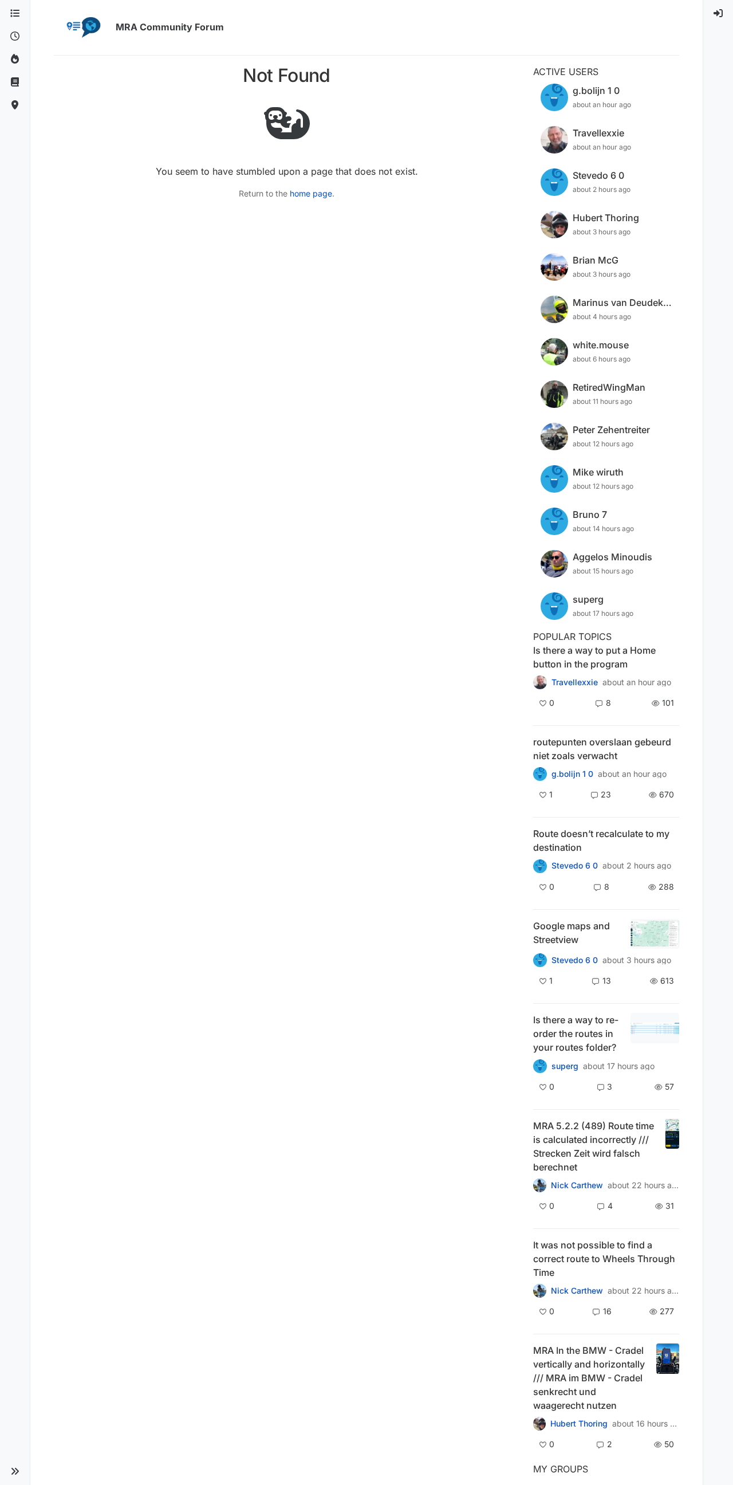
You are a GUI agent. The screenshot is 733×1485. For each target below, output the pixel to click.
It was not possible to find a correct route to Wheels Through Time (604, 1258)
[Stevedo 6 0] (540, 960)
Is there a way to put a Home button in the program (594, 657)
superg (564, 1066)
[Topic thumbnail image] (654, 934)
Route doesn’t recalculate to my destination (601, 840)
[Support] (15, 82)
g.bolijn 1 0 (572, 774)
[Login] (718, 14)
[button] (15, 1471)
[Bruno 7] (540, 774)
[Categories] (15, 14)
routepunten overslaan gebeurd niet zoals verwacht (602, 748)
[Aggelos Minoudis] (540, 866)
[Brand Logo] (82, 27)
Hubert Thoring (579, 1424)
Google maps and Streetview (571, 932)
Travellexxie (574, 682)
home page (311, 193)
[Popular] (15, 59)
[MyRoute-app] (15, 105)
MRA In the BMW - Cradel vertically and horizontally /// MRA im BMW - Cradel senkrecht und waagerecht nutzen (589, 1378)
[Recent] (15, 37)
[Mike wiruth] (540, 682)
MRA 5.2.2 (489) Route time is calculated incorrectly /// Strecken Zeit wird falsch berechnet (593, 1146)
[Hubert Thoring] (539, 1185)
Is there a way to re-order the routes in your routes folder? (575, 1033)
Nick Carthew (577, 1185)
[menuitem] (718, 14)
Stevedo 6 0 (574, 866)
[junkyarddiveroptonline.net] (539, 1291)
